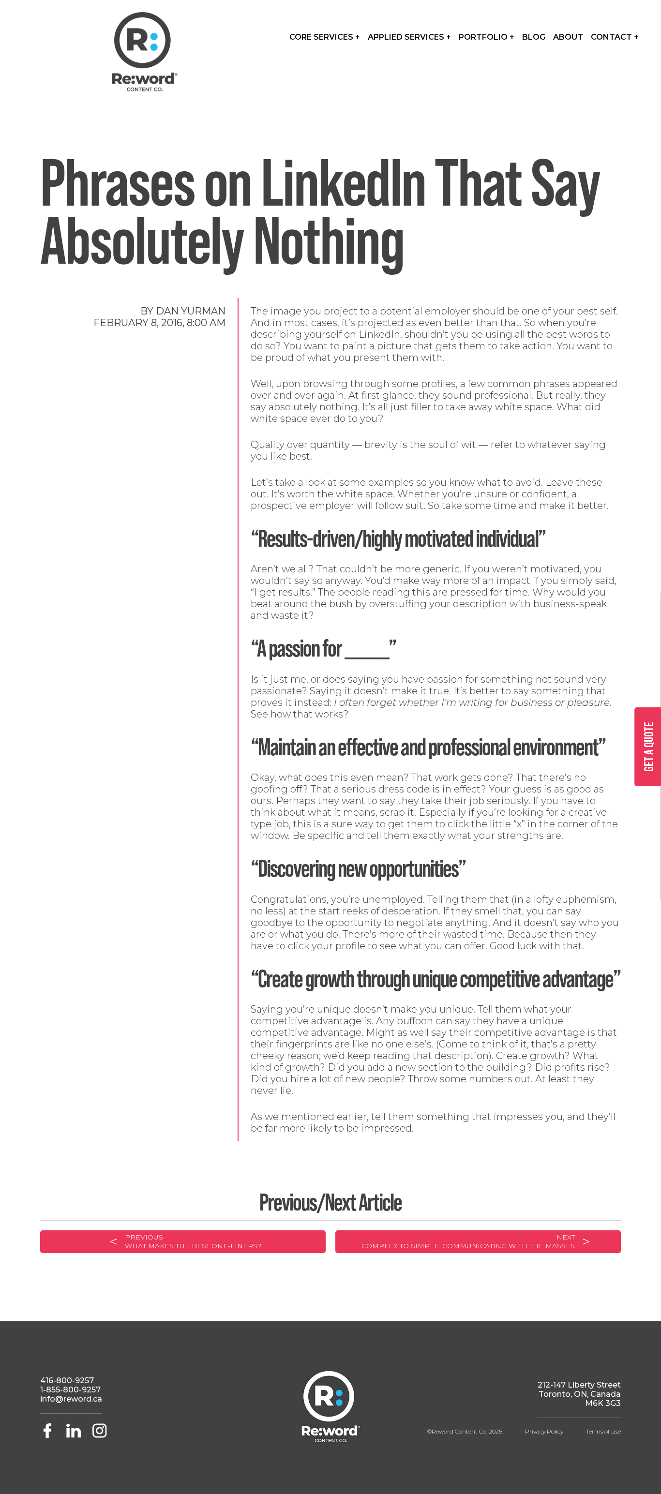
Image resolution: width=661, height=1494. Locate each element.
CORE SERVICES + (324, 37)
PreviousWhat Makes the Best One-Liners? (193, 1241)
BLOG (533, 37)
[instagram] (100, 1435)
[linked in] (74, 1435)
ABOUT (568, 37)
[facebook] (50, 1435)
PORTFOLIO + (486, 37)
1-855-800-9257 (70, 1389)
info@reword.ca (71, 1399)
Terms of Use (603, 1431)
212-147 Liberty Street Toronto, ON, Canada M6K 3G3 (579, 1394)
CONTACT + (615, 37)
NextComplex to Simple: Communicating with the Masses (468, 1241)
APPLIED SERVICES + (409, 37)
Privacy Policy (544, 1431)
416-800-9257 (67, 1380)
